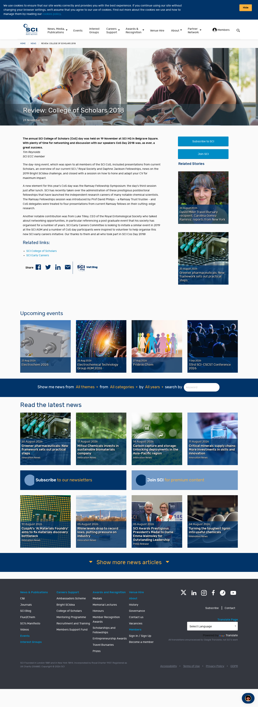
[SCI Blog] (223, 593)
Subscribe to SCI (203, 141)
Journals (26, 604)
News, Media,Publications (56, 30)
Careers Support (111, 30)
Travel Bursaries (103, 644)
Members (223, 30)
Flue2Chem (27, 617)
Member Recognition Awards (106, 619)
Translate (232, 635)
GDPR (234, 666)
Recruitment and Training (73, 623)
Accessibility (168, 666)
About (175, 30)
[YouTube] (233, 593)
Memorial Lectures (105, 604)
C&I (22, 598)
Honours (98, 611)
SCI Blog (25, 611)
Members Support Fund (72, 629)
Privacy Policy (215, 666)
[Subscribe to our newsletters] (30, 480)
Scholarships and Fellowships (104, 630)
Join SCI (203, 154)
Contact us (136, 617)
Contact (230, 608)
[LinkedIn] (193, 593)
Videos (24, 629)
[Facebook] (213, 593)
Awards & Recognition (133, 30)
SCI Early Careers (37, 255)
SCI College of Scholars (41, 251)
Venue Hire (157, 30)
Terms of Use (191, 666)
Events (77, 30)
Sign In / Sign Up (140, 636)
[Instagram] (204, 593)
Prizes (97, 651)
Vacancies (135, 623)
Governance (137, 611)
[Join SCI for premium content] (141, 480)
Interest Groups (94, 30)
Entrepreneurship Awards (110, 638)
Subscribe (212, 608)
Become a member (141, 642)
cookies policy (51, 14)
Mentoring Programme (71, 617)
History (133, 604)
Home (23, 43)
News (33, 43)
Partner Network (193, 30)
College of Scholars (69, 611)
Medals (97, 598)
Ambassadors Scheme (71, 598)
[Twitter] (183, 594)
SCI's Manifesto (30, 623)
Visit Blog (92, 267)
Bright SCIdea (66, 604)
